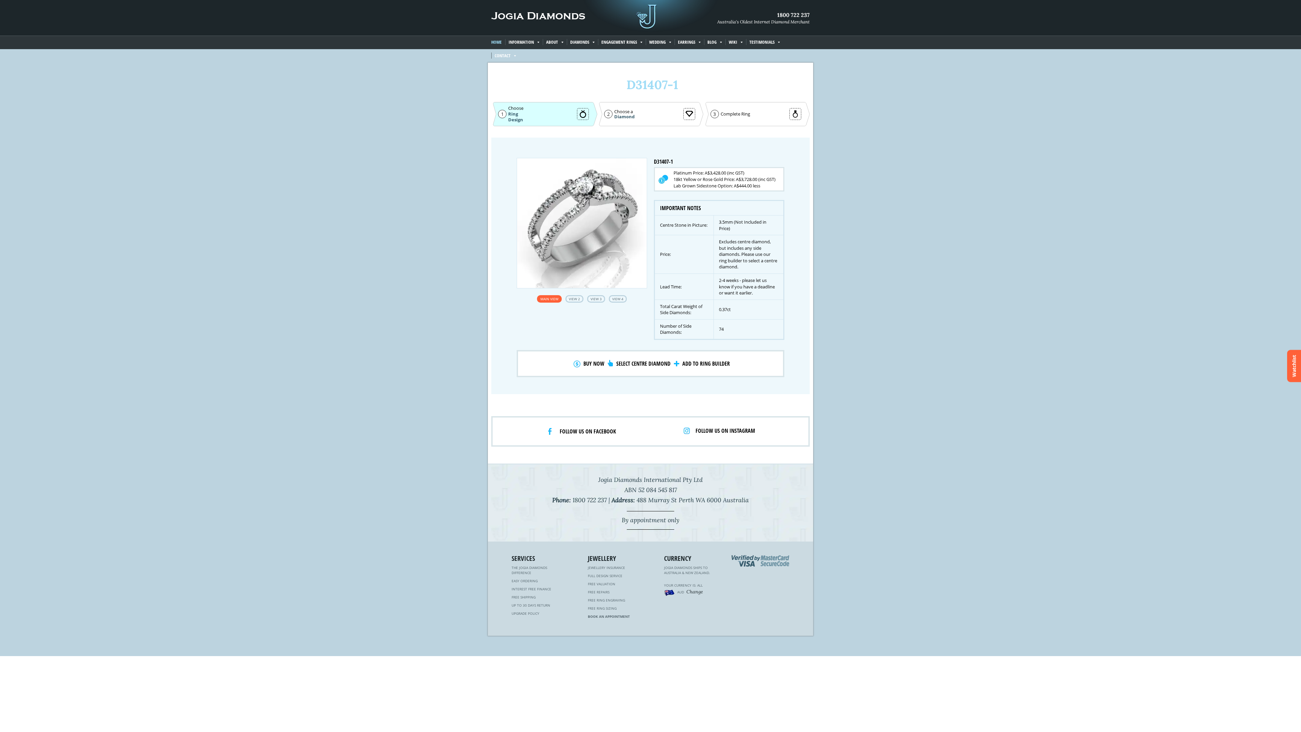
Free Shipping (524, 597)
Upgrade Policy (525, 613)
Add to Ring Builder (706, 363)
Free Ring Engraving (606, 600)
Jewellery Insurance (606, 567)
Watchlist (1294, 366)
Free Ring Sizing (602, 608)
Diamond (624, 116)
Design (515, 119)
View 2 (574, 299)
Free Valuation (601, 584)
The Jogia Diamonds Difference (529, 570)
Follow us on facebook (588, 431)
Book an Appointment (609, 616)
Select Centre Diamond (643, 363)
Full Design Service (605, 575)
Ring (513, 114)
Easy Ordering (525, 580)
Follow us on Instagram (725, 431)
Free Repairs (599, 592)
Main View (549, 299)
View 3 (596, 299)
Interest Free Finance (531, 589)
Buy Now (593, 363)
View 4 (617, 299)
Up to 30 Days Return (531, 605)
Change (694, 592)
